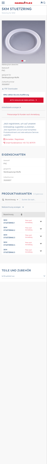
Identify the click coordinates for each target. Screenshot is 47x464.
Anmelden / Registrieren (14, 139)
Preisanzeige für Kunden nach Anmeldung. (23, 114)
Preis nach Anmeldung (28, 221)
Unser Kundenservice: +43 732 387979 (20, 143)
